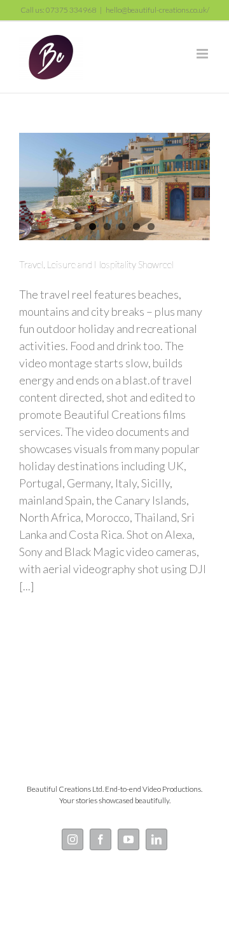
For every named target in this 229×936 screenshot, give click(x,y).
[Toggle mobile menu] (203, 53)
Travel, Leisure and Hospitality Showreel (96, 264)
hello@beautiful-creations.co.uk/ (157, 10)
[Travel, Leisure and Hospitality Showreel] (114, 186)
